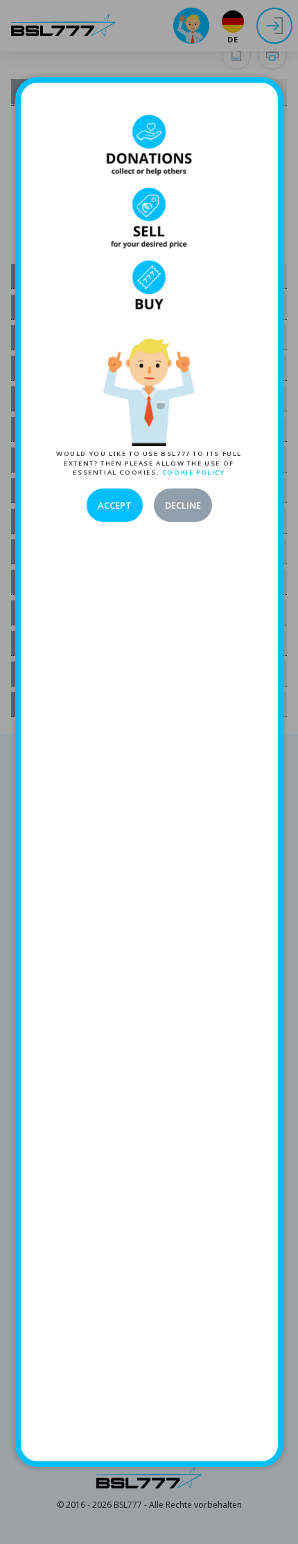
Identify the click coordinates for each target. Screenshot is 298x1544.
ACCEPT (115, 505)
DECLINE (183, 505)
